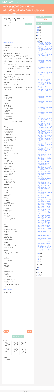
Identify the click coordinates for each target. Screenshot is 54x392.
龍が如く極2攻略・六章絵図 (43, 229)
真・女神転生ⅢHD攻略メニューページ (27, 6)
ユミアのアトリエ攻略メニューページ (41, 9)
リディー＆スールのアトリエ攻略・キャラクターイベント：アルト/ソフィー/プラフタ (45, 83)
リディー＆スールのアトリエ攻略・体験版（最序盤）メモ (45, 145)
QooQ (29, 391)
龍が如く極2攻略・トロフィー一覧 (44, 166)
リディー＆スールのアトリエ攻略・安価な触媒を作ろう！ (45, 53)
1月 (39, 267)
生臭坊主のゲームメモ (11, 2)
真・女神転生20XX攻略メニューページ (9, 10)
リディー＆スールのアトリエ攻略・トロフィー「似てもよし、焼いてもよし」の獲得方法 (45, 61)
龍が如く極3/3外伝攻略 (17, 11)
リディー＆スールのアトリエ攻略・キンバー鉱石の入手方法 (45, 119)
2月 (39, 265)
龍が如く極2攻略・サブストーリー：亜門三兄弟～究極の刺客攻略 (44, 188)
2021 (38, 33)
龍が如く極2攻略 (29, 23)
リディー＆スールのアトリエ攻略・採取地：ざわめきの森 (45, 143)
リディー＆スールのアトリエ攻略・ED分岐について (44, 68)
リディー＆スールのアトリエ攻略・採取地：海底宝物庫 (45, 131)
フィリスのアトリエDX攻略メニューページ (29, 7)
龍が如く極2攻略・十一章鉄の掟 (44, 206)
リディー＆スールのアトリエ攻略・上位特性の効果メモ (45, 47)
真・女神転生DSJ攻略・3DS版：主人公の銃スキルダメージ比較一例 (45, 247)
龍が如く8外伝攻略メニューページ (20, 5)
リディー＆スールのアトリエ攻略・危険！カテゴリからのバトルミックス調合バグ (45, 115)
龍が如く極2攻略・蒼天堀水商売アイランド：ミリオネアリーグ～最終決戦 (45, 212)
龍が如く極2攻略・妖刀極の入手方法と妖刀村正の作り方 (44, 159)
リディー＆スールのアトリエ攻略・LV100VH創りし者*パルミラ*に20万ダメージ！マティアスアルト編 (45, 43)
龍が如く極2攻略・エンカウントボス (44, 181)
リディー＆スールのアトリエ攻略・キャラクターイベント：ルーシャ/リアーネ (45, 80)
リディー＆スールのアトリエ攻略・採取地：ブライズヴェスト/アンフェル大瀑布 (45, 136)
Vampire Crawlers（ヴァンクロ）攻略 (29, 11)
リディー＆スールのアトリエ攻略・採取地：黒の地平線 (45, 108)
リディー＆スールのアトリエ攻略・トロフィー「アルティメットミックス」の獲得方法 (45, 65)
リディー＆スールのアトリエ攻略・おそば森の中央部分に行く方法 (45, 99)
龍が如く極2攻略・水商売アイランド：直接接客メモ (44, 210)
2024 (38, 29)
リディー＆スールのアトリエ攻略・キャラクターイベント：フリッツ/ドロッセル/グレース (45, 76)
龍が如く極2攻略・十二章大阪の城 (44, 204)
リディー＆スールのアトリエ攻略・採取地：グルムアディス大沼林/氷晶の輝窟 (45, 139)
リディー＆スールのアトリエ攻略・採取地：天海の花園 (45, 121)
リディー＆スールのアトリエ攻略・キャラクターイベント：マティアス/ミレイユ (45, 90)
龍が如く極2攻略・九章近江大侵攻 (44, 225)
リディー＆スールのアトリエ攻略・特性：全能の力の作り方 (45, 110)
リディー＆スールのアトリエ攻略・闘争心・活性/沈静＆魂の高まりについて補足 (45, 49)
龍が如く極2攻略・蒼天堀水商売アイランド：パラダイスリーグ (44, 221)
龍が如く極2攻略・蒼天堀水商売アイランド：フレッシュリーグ (44, 223)
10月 (39, 253)
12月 (39, 41)
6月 (39, 259)
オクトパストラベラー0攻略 (7, 11)
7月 (39, 258)
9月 (39, 255)
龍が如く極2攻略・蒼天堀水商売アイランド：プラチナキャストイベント (45, 218)
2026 (38, 26)
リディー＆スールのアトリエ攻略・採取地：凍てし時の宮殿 (45, 133)
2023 (38, 30)
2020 (38, 35)
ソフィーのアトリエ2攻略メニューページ (25, 9)
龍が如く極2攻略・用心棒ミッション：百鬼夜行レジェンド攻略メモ (44, 183)
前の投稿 (29, 331)
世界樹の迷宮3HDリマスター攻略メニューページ (36, 5)
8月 (39, 256)
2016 (38, 269)
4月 (39, 262)
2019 (38, 36)
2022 (38, 32)
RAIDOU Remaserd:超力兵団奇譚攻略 (24, 10)
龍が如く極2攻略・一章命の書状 (44, 245)
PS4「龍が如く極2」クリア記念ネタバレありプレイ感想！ (44, 150)
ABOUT (46, 11)
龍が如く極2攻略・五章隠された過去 (44, 231)
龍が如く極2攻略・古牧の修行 (43, 235)
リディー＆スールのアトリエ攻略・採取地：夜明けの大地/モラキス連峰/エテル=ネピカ (45, 127)
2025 (38, 27)
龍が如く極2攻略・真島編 (42, 197)
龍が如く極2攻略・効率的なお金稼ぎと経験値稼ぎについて (44, 179)
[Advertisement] (17, 33)
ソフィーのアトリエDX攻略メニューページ (9, 9)
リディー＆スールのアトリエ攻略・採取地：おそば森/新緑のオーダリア (45, 148)
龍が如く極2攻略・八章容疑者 (43, 226)
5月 (39, 261)
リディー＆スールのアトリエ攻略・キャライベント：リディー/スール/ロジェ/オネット (45, 94)
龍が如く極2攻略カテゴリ (18, 336)
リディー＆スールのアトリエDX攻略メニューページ (11, 7)
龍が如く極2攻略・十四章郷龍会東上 (44, 201)
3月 (39, 264)
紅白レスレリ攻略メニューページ (38, 10)
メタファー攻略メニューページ (7, 5)
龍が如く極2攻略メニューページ (10, 42)
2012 (38, 275)
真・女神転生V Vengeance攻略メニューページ (10, 6)
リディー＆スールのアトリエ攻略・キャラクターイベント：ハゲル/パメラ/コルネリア (45, 73)
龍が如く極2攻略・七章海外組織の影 (44, 228)
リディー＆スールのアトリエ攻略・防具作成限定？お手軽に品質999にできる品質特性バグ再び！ (45, 124)
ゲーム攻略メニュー (40, 11)
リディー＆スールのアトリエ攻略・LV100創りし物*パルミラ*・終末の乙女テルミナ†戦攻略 (44, 58)
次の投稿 (6, 331)
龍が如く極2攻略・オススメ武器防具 (44, 157)
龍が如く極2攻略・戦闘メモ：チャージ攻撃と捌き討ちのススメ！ (44, 164)
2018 (38, 38)
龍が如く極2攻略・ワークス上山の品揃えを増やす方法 (44, 155)
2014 (38, 272)
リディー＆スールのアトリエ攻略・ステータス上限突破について (45, 55)
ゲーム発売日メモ (14, 13)
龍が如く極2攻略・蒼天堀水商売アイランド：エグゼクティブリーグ (44, 216)
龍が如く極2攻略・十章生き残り (44, 207)
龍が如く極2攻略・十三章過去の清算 (44, 203)
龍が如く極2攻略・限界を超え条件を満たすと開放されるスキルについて (45, 177)
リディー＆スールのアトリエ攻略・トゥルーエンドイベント (45, 70)
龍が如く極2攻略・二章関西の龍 (44, 243)
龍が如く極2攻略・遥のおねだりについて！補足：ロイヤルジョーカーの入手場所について (45, 168)
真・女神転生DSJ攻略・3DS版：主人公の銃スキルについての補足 (45, 250)
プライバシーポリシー (6, 13)
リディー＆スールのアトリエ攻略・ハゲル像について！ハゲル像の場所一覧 (45, 105)
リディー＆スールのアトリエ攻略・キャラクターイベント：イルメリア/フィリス (45, 87)
